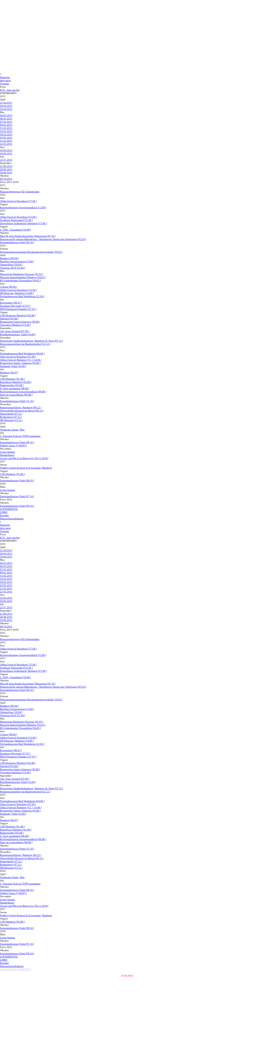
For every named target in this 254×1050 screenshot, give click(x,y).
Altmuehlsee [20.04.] (11, 264)
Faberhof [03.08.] (9, 318)
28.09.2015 (6, 169)
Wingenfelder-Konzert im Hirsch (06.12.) (22, 410)
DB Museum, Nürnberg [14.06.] (17, 293)
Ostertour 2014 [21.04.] (12, 267)
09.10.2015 (6, 178)
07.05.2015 (6, 121)
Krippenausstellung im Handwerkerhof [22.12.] (25, 343)
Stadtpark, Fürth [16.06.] (13, 366)
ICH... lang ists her (10, 89)
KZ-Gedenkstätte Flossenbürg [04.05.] (20, 280)
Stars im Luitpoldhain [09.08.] (16, 394)
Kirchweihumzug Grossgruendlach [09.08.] (23, 391)
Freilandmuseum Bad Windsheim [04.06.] (22, 353)
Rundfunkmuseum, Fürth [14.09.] (18, 334)
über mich (5, 80)
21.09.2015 (6, 166)
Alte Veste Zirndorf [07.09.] (14, 331)
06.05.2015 (6, 118)
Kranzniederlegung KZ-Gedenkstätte (19, 191)
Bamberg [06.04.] (9, 258)
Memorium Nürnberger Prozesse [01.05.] (21, 274)
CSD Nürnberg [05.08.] (12, 474)
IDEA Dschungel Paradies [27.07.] (18, 309)
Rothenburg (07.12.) (11, 416)
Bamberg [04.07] (9, 372)
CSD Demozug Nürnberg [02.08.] (18, 315)
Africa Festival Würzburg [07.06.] (18, 356)
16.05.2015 (6, 131)
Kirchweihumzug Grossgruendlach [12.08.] (23, 207)
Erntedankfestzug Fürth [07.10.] (17, 496)
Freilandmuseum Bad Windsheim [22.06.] (22, 296)
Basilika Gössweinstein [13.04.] (17, 261)
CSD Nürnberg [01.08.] (12, 378)
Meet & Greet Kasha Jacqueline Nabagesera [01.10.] (28, 236)
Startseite (5, 77)
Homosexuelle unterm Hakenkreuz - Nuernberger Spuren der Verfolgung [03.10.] (43, 239)
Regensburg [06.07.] (11, 302)
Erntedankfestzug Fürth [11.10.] (17, 401)
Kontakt (4, 515)
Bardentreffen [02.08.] (12, 385)
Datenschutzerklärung (12, 518)
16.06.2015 (6, 150)
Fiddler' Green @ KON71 (13, 445)
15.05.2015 (6, 128)
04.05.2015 (6, 115)
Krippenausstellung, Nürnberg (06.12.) (20, 407)
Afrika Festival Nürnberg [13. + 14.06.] (20, 359)
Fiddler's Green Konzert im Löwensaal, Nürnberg (26, 467)
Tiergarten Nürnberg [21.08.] (15, 324)
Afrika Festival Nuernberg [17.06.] (18, 201)
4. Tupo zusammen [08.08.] (14, 388)
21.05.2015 (6, 140)
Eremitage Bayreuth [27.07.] (15, 305)
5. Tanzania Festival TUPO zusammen (20, 436)
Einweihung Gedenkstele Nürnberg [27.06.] (23, 223)
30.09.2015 (6, 172)
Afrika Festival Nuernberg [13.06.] (18, 289)
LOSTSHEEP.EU (9, 509)
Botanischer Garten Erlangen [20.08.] (20, 321)
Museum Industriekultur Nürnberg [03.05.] (23, 277)
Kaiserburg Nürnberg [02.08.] (15, 382)
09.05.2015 (6, 124)
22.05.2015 (6, 143)
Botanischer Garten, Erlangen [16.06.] (20, 363)
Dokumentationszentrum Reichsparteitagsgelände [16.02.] (31, 251)
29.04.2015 (6, 105)
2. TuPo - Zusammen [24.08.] (15, 229)
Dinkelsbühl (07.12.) (11, 413)
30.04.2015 (6, 109)
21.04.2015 (6, 102)
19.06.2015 (6, 153)
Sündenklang (7, 455)
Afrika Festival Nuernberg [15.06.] (18, 216)
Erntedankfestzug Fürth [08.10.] (17, 480)
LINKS (3, 512)
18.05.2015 (6, 134)
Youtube (4, 83)
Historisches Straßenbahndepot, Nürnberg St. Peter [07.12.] (31, 340)
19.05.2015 (6, 137)
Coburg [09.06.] (8, 286)
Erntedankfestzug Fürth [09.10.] (17, 442)
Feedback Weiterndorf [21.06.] (16, 220)
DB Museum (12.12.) (11, 420)
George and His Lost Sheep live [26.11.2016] (24, 458)
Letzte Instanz (7, 451)
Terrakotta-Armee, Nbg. (12, 429)
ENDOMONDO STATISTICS (15, 969)
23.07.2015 (6, 159)
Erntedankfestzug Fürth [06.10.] (17, 242)
